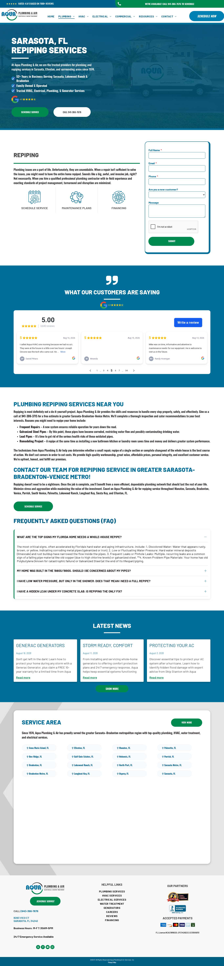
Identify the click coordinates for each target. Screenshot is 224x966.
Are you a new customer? (163, 189)
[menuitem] (51, 16)
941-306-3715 (29, 416)
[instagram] (52, 947)
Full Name (154, 150)
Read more (23, 677)
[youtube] (48, 947)
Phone (152, 176)
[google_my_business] (38, 947)
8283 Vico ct (21, 917)
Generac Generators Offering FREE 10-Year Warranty (41, 645)
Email (152, 163)
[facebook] (43, 947)
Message (154, 202)
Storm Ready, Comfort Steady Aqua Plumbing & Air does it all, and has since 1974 (110, 645)
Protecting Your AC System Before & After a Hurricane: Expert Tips (177, 645)
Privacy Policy (112, 962)
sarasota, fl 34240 (26, 920)
